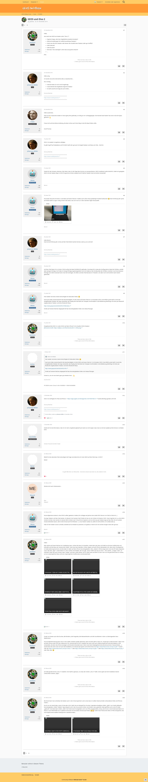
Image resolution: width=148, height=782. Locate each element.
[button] (98, 2)
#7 (124, 237)
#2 (124, 72)
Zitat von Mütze (51, 356)
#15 (124, 483)
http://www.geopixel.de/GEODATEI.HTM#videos (57, 306)
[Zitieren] (123, 66)
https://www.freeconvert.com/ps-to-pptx (86, 648)
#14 (124, 454)
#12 (124, 395)
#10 (124, 323)
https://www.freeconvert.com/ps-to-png (111, 648)
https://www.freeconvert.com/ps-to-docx (60, 648)
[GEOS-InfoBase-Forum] (74, 8)
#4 (124, 139)
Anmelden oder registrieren (112, 2)
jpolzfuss (32, 21)
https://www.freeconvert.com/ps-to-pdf (106, 646)
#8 (124, 266)
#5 (124, 168)
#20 (124, 697)
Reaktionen (27, 49)
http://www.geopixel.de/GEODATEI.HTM (56, 368)
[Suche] (123, 2)
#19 (124, 668)
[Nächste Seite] (27, 25)
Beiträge (27, 51)
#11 (124, 352)
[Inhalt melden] (119, 66)
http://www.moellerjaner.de (51, 97)
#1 (124, 30)
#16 (124, 512)
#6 (124, 195)
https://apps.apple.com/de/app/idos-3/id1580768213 (81, 398)
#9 (124, 293)
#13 (124, 424)
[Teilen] (125, 25)
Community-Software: (74, 779)
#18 (124, 633)
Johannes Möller (60, 414)
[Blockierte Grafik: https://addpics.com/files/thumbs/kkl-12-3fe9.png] (62, 328)
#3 (124, 109)
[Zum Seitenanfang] (145, 779)
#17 (124, 539)
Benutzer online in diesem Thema (33, 764)
